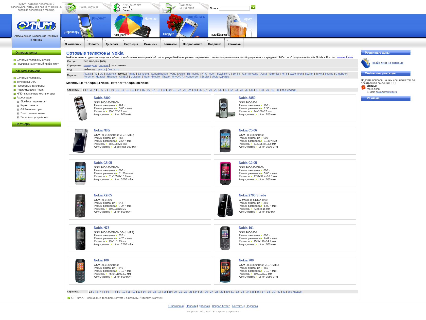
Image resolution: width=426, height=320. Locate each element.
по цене (103, 65)
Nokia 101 (246, 228)
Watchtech (296, 73)
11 (122, 89)
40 (272, 89)
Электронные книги (32, 113)
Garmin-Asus (250, 73)
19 (163, 89)
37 (257, 89)
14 (138, 89)
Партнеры (131, 44)
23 (184, 89)
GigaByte (341, 73)
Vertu (173, 73)
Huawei (100, 76)
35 (246, 89)
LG (101, 73)
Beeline (329, 73)
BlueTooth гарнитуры (33, 101)
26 (200, 89)
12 (127, 89)
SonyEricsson (159, 73)
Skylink (309, 73)
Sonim (236, 73)
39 (267, 89)
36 (251, 89)
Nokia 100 (101, 260)
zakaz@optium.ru (386, 91)
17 (153, 89)
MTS (284, 73)
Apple (181, 73)
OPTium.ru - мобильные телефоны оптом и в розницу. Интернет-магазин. (117, 297)
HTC (204, 73)
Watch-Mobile (151, 76)
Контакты (170, 44)
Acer (212, 73)
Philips (131, 73)
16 (148, 89)
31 (226, 89)
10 (117, 89)
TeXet (319, 73)
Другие (224, 76)
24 (189, 89)
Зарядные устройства (34, 117)
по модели (90, 65)
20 (169, 89)
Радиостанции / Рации (30, 89)
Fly (95, 73)
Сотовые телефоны (29, 77)
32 (231, 89)
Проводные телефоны (31, 85)
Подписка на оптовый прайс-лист (38, 63)
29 (215, 89)
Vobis (215, 76)
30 (220, 89)
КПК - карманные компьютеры (36, 93)
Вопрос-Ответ (221, 305)
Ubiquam (136, 76)
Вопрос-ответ (192, 44)
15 (143, 89)
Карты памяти (29, 105)
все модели (289, 89)
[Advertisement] (381, 177)
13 (132, 89)
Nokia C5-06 (248, 130)
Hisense (112, 76)
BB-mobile (193, 73)
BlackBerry (223, 73)
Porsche (89, 76)
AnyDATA (177, 76)
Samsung (143, 73)
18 (158, 89)
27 (205, 89)
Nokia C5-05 (103, 163)
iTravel (166, 76)
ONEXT (123, 76)
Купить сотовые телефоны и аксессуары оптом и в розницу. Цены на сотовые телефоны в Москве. (36, 6)
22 (179, 89)
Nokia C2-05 (248, 163)
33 (236, 89)
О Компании (176, 305)
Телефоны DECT (27, 81)
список (101, 69)
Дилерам (112, 44)
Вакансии (150, 44)
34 (241, 89)
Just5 (263, 73)
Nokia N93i (102, 130)
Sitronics (274, 73)
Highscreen (192, 76)
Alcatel (87, 73)
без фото (113, 69)
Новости (93, 44)
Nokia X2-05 (103, 195)
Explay (205, 76)
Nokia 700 (246, 260)
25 (195, 89)
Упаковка (234, 44)
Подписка (214, 44)
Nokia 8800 (102, 98)
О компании (73, 44)
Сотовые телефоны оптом (33, 59)
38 (262, 89)
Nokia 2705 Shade (252, 195)
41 (277, 89)
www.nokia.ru (345, 57)
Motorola (111, 73)
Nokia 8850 (247, 98)
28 (210, 89)
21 (174, 89)
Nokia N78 (101, 228)
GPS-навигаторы (31, 109)
